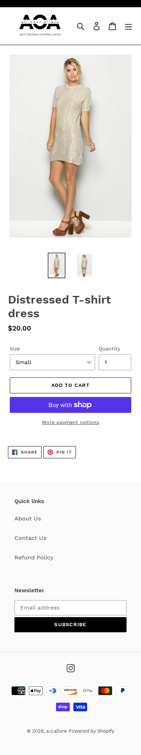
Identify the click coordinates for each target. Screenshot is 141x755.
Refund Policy (34, 557)
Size (15, 349)
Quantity (109, 349)
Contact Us (30, 537)
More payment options (70, 422)
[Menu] (128, 26)
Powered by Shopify (91, 731)
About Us (27, 518)
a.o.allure (56, 731)
